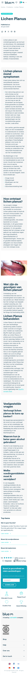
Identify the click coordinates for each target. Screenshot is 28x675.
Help (4, 645)
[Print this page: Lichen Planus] (14, 31)
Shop (5, 639)
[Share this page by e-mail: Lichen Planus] (11, 31)
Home (3, 7)
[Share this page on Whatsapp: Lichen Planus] (2, 31)
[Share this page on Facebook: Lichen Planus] (5, 31)
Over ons (6, 650)
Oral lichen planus (7, 13)
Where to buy (21, 561)
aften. (17, 123)
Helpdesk (8, 561)
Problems (9, 7)
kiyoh (16, 559)
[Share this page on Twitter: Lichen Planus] (8, 31)
